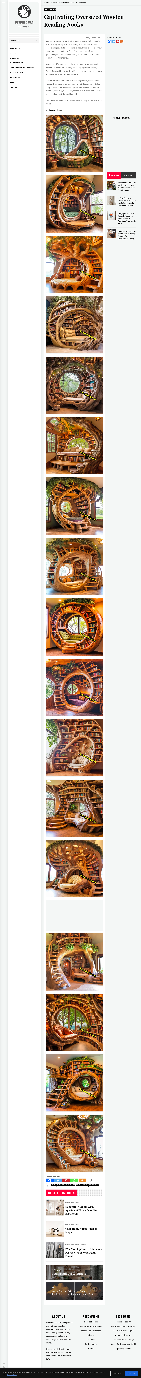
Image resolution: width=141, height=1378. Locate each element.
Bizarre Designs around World (123, 1344)
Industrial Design (17, 73)
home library (70, 1185)
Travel (12, 82)
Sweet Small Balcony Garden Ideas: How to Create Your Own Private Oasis (127, 186)
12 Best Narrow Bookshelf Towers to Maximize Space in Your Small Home (127, 202)
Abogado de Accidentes (91, 1330)
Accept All (131, 1373)
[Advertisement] (74, 915)
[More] (82, 1180)
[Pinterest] (66, 1180)
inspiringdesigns (56, 110)
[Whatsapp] (74, 1180)
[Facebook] (50, 1180)
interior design (81, 1185)
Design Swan (24, 22)
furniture (60, 1185)
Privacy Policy (12, 1375)
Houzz (91, 1348)
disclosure (58, 1355)
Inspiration (14, 58)
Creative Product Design (123, 1339)
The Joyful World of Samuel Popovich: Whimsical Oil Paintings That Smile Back (127, 218)
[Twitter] (58, 1180)
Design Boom (91, 1344)
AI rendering (63, 58)
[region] (70, 1373)
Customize (117, 1373)
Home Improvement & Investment (23, 68)
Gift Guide (14, 53)
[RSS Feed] (121, 41)
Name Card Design (123, 1335)
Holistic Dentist (91, 1321)
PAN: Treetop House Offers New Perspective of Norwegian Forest (83, 1252)
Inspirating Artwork (123, 1348)
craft (53, 1185)
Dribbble (90, 1335)
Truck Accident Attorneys (91, 1326)
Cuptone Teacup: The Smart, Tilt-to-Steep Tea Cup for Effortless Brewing (127, 235)
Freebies (13, 87)
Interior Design (16, 63)
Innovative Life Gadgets (123, 1330)
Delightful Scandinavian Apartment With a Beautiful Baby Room (81, 1210)
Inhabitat (91, 1339)
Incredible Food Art (123, 1321)
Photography (15, 77)
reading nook (93, 1185)
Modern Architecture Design (123, 1326)
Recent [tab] (130, 175)
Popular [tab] (115, 175)
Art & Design (15, 48)
